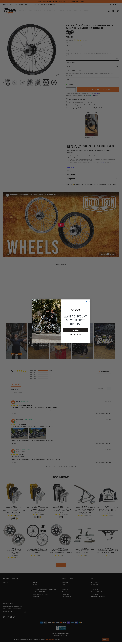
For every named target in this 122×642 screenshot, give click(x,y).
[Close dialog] (87, 301)
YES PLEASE (75, 330)
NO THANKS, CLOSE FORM (75, 335)
